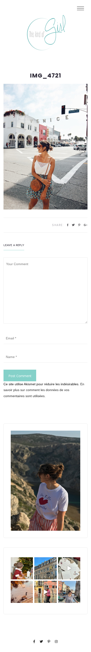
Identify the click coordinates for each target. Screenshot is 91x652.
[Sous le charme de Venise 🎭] (45, 592)
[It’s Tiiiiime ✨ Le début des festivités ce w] (22, 568)
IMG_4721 (45, 75)
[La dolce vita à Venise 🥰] (69, 592)
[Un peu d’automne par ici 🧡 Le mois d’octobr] (22, 592)
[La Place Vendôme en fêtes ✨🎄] (45, 568)
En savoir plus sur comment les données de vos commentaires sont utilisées (44, 390)
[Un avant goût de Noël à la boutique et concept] (69, 568)
